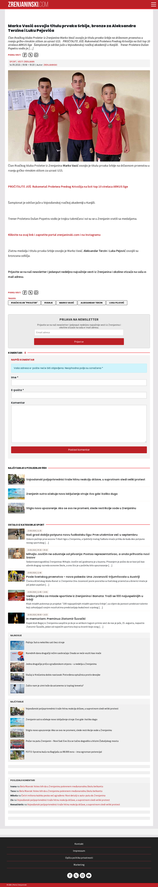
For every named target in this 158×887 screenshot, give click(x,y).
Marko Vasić (66, 302)
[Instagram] (82, 875)
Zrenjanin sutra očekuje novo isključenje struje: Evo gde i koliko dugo (72, 493)
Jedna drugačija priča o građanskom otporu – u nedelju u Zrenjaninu (61, 663)
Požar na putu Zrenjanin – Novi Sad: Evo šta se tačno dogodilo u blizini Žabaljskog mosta (72, 741)
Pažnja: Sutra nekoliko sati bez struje (45, 642)
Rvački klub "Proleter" (24, 302)
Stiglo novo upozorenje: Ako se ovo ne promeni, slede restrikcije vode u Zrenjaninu (81, 508)
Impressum (79, 850)
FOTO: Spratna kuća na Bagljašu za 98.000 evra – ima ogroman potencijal (64, 751)
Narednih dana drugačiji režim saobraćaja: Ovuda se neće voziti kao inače (63, 653)
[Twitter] (76, 875)
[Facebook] (70, 875)
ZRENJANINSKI (50, 64)
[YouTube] (88, 875)
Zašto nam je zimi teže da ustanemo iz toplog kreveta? (55, 685)
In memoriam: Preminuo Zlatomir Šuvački (55, 619)
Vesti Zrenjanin (26, 61)
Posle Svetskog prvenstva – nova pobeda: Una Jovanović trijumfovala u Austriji (83, 577)
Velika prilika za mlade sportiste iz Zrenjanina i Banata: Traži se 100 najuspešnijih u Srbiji (84, 597)
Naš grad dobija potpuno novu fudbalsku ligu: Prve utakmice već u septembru (82, 535)
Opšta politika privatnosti (79, 857)
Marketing (79, 864)
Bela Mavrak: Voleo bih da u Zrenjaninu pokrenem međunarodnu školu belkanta (61, 786)
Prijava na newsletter (78, 319)
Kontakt (79, 843)
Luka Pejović (116, 302)
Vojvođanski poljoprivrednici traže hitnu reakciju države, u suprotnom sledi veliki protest (85, 479)
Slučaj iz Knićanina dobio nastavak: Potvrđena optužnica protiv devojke (63, 674)
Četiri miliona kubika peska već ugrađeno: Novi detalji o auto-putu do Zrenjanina (63, 795)
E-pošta (17, 390)
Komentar (18, 402)
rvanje (48, 302)
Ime (14, 377)
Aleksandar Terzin (91, 302)
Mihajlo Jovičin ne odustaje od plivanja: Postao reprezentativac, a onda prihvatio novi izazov (88, 555)
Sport (13, 61)
